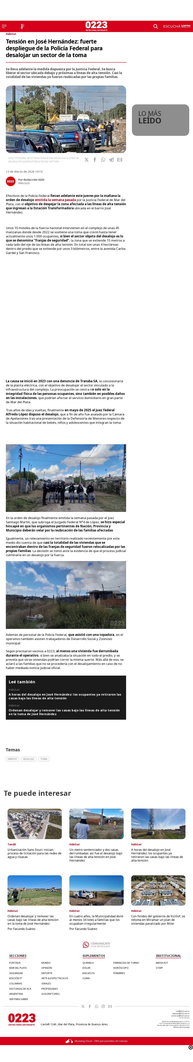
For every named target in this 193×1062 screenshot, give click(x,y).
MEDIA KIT (162, 962)
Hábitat (11, 34)
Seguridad (16, 973)
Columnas (15, 983)
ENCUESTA (89, 973)
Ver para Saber (18, 999)
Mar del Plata (18, 967)
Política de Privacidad (181, 1027)
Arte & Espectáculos (54, 978)
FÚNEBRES (119, 973)
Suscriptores (50, 993)
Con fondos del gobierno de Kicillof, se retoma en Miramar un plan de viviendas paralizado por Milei (158, 919)
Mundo (46, 962)
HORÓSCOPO (121, 967)
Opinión (46, 967)
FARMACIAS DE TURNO (126, 962)
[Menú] (4, 26)
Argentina (16, 993)
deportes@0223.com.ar (181, 1013)
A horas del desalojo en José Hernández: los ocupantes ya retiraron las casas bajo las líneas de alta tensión (65, 696)
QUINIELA (88, 962)
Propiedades (49, 988)
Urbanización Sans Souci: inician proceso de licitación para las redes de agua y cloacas (34, 853)
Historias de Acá (20, 988)
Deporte (46, 973)
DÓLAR (86, 967)
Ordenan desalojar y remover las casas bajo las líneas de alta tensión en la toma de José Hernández (64, 712)
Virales (46, 983)
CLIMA (86, 978)
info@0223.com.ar (183, 1011)
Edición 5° (15, 978)
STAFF (159, 967)
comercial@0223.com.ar (180, 1016)
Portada (14, 962)
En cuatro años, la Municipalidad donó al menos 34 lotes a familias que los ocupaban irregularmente (96, 919)
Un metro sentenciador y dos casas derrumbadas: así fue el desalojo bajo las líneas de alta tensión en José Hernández (95, 855)
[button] (103, 160)
